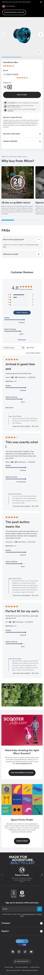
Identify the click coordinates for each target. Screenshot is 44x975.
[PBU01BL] (10, 87)
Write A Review (22, 313)
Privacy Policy (9, 967)
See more (22, 340)
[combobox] (34, 353)
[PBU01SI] (5, 87)
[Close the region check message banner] (41, 2)
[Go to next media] (40, 34)
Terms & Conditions (29, 914)
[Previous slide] (2, 875)
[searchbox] (11, 347)
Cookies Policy (34, 967)
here (4, 247)
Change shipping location (14, 12)
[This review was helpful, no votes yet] (32, 426)
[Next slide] (42, 875)
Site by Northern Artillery (30, 970)
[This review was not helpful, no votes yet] (36, 426)
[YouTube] (31, 951)
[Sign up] (39, 909)
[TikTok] (25, 951)
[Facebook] (13, 951)
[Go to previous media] (3, 34)
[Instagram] (19, 951)
